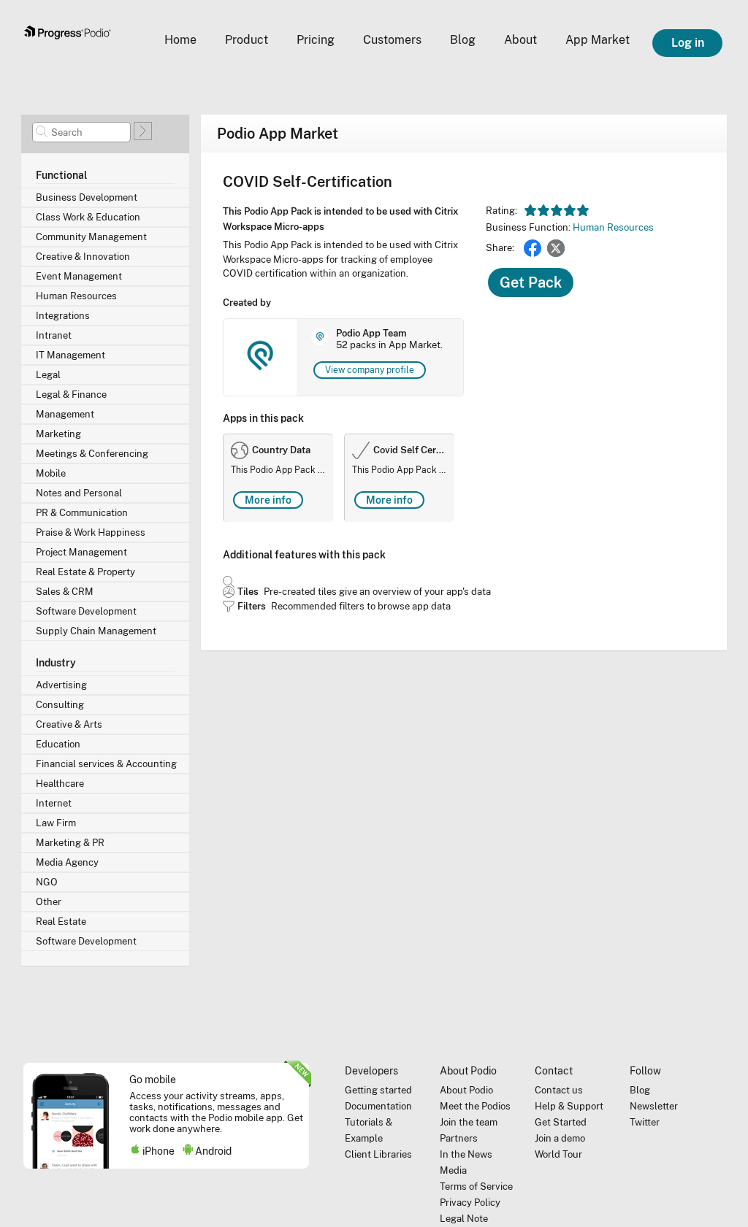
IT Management (70, 355)
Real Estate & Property (85, 571)
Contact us (559, 1090)
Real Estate (61, 921)
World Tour (558, 1154)
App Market (597, 40)
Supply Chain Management (96, 631)
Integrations (63, 315)
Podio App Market (277, 133)
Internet (54, 803)
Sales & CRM (65, 591)
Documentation (378, 1106)
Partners (459, 1138)
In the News (466, 1154)
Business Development (86, 197)
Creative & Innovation (83, 256)
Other (48, 901)
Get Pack (531, 282)
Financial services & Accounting (106, 763)
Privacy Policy (470, 1202)
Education (58, 744)
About (520, 40)
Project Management (81, 552)
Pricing (316, 40)
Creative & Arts (69, 724)
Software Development (86, 611)
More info (268, 500)
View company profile (369, 370)
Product (246, 40)
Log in (687, 43)
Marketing (58, 433)
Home (180, 40)
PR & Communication (82, 512)
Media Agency (67, 862)
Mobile (51, 473)
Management (65, 414)
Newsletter (654, 1106)
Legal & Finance (71, 394)
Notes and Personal (79, 493)
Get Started (561, 1122)
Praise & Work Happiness (90, 532)
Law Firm (56, 823)
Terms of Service (476, 1186)
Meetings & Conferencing (92, 453)
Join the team (468, 1122)
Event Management (79, 276)
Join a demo (560, 1138)
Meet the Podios (475, 1106)
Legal (48, 374)
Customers (392, 40)
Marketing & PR (70, 842)
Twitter (556, 248)
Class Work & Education (88, 217)
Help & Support (569, 1106)
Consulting (60, 704)
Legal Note (464, 1218)
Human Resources (76, 296)
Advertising (61, 685)
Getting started (378, 1090)
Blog (463, 40)
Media (453, 1170)
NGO (47, 882)
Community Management (91, 236)
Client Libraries (378, 1154)
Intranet (54, 335)
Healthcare (60, 783)
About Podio (466, 1090)
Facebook (532, 248)
